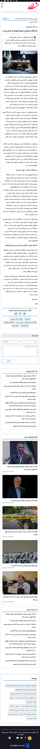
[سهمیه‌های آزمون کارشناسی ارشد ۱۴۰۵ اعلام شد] (20, 551)
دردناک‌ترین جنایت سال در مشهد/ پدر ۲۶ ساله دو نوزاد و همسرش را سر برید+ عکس (20, 417)
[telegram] (15, 313)
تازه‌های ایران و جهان (30, 690)
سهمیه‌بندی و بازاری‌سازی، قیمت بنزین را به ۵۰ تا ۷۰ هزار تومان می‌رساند (20, 397)
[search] (2, 7)
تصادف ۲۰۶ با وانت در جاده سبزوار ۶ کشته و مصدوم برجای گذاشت (20, 387)
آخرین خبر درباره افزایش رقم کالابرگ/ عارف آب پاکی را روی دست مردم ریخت (20, 410)
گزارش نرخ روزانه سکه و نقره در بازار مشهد (24, 426)
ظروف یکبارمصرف (31, 702)
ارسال (8, 361)
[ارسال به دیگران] (5, 19)
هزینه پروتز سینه (31, 718)
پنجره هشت (32, 710)
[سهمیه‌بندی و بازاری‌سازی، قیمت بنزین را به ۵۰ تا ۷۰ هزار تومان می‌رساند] (20, 582)
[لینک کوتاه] (8, 19)
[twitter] (24, 313)
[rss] (16, 1)
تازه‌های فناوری (19, 690)
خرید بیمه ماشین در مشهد (17, 698)
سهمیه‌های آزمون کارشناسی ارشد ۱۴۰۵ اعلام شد (23, 393)
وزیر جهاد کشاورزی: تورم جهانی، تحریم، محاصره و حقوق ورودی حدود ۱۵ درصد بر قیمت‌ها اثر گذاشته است (20, 404)
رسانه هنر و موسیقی (15, 694)
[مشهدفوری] (33, 6)
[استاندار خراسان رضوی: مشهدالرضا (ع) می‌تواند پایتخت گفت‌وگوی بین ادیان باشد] (20, 452)
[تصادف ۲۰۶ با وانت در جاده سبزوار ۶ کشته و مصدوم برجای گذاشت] (20, 517)
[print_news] (3, 19)
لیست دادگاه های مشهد (15, 714)
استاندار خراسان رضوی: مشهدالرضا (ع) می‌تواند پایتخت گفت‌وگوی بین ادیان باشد (21, 377)
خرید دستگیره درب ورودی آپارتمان (18, 710)
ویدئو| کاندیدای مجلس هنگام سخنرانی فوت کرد (23, 382)
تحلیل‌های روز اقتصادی (24, 686)
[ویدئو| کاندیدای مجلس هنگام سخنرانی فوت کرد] (20, 486)
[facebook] (20, 313)
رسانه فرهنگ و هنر (31, 698)
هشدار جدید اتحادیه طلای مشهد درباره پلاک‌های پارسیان (20, 422)
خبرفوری (34, 686)
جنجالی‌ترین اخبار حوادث (29, 694)
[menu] (2, 4)
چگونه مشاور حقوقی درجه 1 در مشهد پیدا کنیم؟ (23, 706)
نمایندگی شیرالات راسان (29, 714)
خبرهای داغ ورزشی (11, 686)
